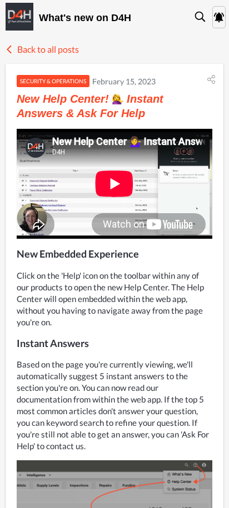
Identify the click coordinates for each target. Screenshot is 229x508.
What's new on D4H (85, 17)
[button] (200, 16)
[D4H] (19, 17)
